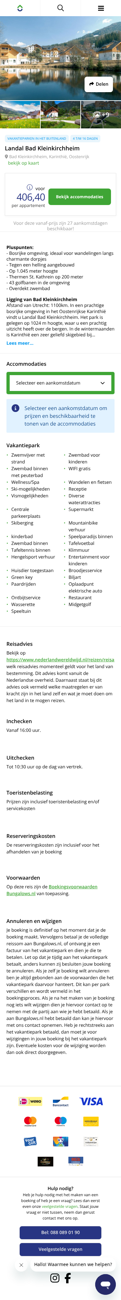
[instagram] (55, 1278)
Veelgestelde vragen (61, 1249)
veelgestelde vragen (60, 1206)
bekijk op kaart (23, 163)
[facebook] (68, 1278)
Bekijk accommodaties (80, 197)
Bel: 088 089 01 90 (60, 1233)
